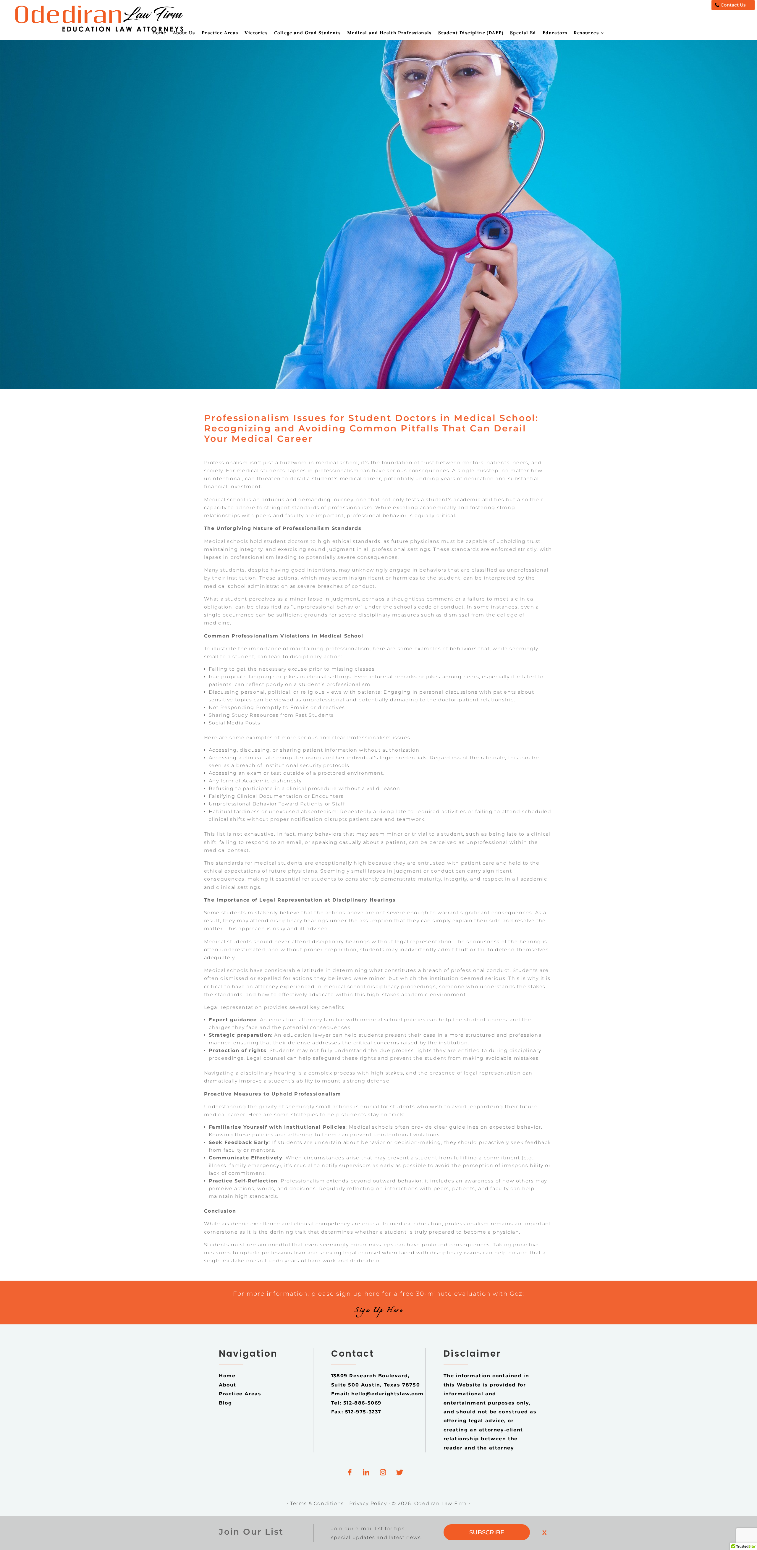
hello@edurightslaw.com (387, 1394)
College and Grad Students (307, 33)
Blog (225, 1403)
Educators (555, 33)
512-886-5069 (362, 1403)
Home (159, 33)
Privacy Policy (369, 1503)
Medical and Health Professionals (389, 33)
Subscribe (486, 1532)
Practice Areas (220, 33)
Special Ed (523, 33)
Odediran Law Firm (441, 1503)
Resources (586, 33)
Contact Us (733, 5)
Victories (256, 33)
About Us (184, 33)
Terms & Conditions (317, 1503)
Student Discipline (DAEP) (471, 33)
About (227, 1385)
